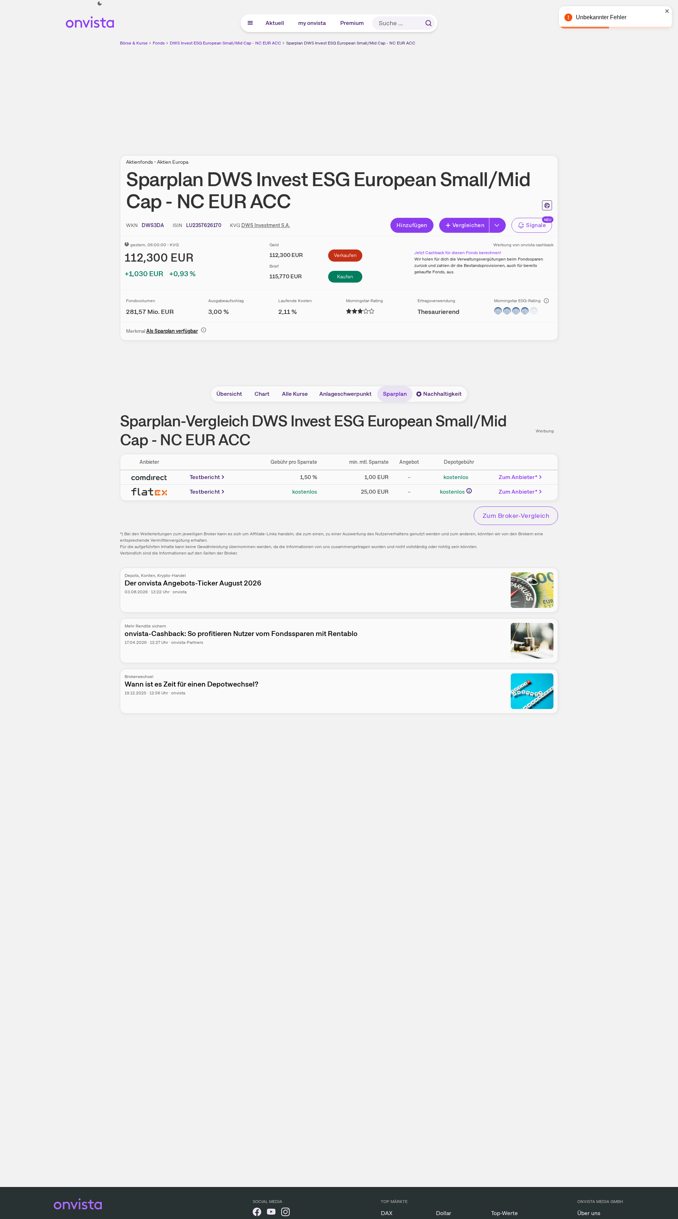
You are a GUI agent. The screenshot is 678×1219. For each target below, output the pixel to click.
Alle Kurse (295, 394)
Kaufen (345, 276)
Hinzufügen (411, 225)
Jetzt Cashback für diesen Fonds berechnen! (457, 253)
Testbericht (205, 477)
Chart (261, 394)
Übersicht (229, 394)
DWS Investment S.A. (265, 225)
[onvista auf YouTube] (271, 1213)
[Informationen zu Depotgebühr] (469, 491)
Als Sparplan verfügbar (172, 331)
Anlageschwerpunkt (345, 394)
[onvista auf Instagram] (285, 1213)
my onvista (312, 23)
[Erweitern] (497, 225)
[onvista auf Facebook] (257, 1213)
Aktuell (275, 23)
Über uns (588, 1213)
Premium (352, 23)
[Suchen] (428, 23)
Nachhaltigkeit (442, 394)
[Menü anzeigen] (250, 23)
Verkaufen (345, 255)
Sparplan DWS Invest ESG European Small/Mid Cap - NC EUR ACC (350, 43)
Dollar (443, 1213)
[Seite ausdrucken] (547, 205)
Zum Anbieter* (518, 477)
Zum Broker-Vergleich (516, 515)
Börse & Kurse (134, 43)
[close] (667, 11)
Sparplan (395, 394)
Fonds (159, 43)
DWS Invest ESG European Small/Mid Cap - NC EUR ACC (225, 43)
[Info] (546, 300)
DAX (387, 1213)
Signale (536, 225)
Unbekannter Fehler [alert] (601, 17)
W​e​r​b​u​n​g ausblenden (401, 96)
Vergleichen (468, 225)
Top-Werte (504, 1213)
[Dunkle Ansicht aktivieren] (100, 3)
